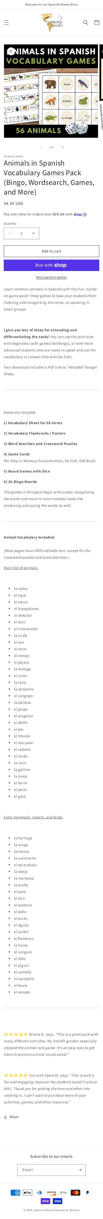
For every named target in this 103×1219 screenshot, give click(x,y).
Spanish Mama (43, 1210)
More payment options (51, 277)
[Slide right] (62, 147)
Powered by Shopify (67, 1210)
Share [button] (14, 1117)
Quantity (10, 223)
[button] (6, 22)
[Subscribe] (80, 1170)
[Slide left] (40, 147)
